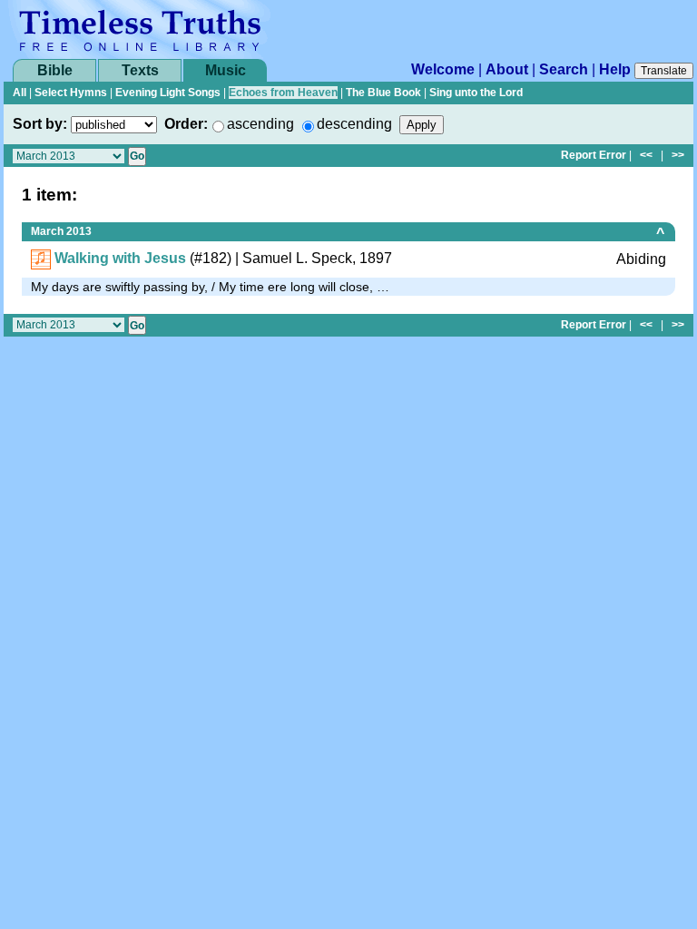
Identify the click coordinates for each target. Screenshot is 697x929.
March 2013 (61, 231)
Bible (55, 70)
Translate (664, 70)
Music (225, 70)
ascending (260, 124)
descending (354, 124)
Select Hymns (70, 92)
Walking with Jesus (120, 258)
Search (563, 69)
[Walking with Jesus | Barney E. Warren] (41, 258)
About (507, 69)
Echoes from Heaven (283, 92)
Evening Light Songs (168, 92)
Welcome (443, 69)
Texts (140, 70)
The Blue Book (383, 92)
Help (615, 69)
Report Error (593, 155)
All (19, 92)
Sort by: (40, 124)
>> (678, 155)
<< (646, 155)
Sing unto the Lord (476, 92)
